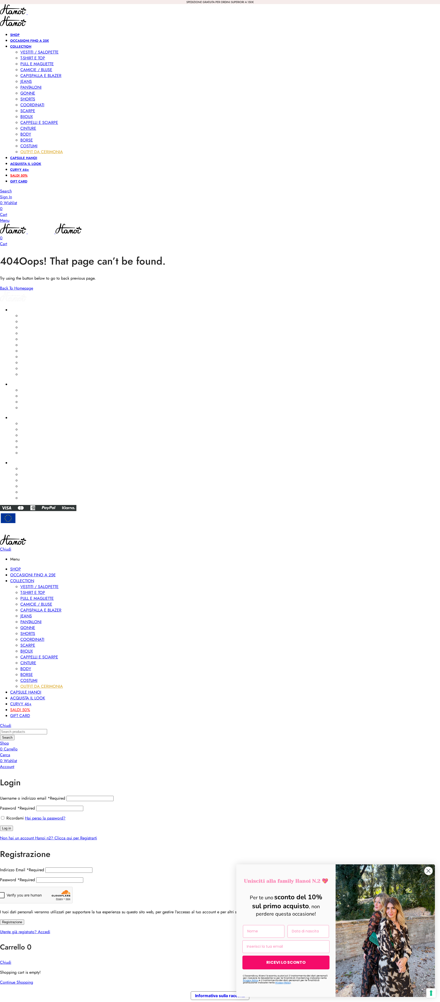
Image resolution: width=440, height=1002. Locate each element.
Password (17, 808)
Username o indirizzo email (32, 798)
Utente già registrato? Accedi (25, 932)
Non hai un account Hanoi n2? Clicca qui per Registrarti (48, 838)
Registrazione (12, 922)
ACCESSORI (19, 384)
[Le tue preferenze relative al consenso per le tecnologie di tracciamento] (431, 993)
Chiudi (5, 549)
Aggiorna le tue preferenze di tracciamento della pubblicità (220, 532)
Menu (4, 220)
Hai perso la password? (45, 818)
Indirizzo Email (22, 870)
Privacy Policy (250, 980)
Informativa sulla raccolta (220, 995)
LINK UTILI (17, 417)
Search (7, 737)
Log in (6, 828)
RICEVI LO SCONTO (286, 962)
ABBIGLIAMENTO (23, 310)
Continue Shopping (16, 982)
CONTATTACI (20, 462)
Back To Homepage (16, 288)
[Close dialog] (428, 870)
